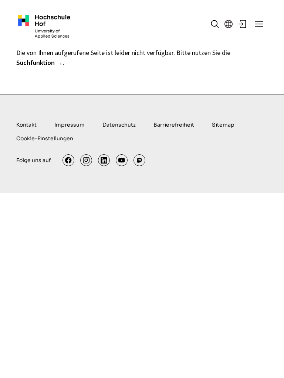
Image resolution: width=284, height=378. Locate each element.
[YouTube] (122, 160)
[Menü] (259, 24)
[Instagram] (86, 160)
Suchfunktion (35, 62)
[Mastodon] (139, 160)
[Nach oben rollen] (267, 361)
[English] (228, 24)
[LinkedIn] (104, 160)
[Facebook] (68, 160)
